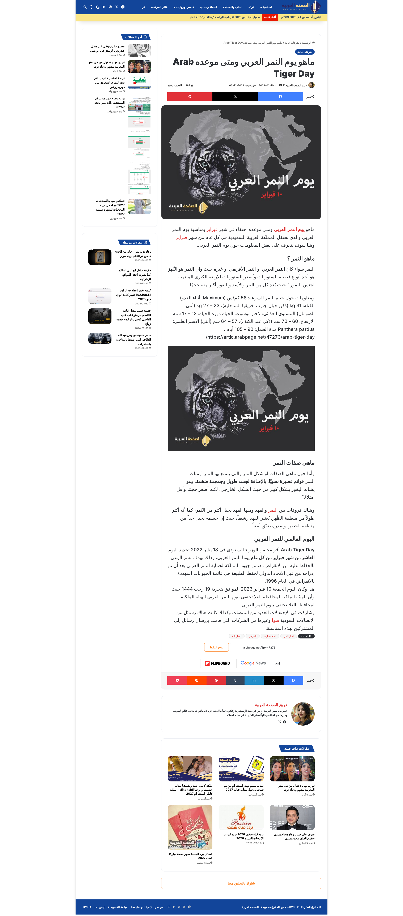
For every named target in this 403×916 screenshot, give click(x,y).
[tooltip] (297, 489)
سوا (275, 620)
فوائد (251, 7)
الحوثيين (252, 636)
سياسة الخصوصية (118, 907)
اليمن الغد (99, 907)
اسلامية (267, 7)
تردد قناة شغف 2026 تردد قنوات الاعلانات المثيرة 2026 (244, 836)
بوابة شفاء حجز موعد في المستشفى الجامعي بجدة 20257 (109, 102)
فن (143, 7)
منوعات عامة (292, 42)
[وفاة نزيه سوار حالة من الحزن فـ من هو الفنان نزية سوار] (99, 257)
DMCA (87, 907)
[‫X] (279, 722)
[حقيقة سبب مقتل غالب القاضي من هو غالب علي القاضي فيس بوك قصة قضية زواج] (99, 316)
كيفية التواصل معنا (141, 907)
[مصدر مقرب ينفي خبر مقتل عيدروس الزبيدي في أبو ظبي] (139, 50)
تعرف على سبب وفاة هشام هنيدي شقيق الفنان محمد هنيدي (294, 836)
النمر (273, 510)
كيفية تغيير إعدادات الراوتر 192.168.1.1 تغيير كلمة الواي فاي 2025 (133, 294)
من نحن (158, 907)
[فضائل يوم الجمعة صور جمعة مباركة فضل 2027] (190, 827)
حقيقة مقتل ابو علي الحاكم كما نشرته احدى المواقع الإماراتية (135, 274)
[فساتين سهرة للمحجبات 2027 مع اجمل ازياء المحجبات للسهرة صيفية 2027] (139, 206)
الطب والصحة (233, 7)
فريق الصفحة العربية (296, 85)
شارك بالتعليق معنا (241, 883)
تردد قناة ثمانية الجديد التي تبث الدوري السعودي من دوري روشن (109, 82)
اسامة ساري (270, 636)
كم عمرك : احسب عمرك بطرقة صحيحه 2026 (233, 17)
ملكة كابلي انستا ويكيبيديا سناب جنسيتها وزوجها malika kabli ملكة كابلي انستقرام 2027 (191, 789)
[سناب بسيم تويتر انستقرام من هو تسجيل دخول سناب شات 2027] (241, 768)
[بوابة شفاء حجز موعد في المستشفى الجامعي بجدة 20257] (139, 146)
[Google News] (253, 663)
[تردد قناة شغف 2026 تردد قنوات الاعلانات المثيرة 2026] (241, 817)
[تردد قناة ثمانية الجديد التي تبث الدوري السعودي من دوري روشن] (139, 82)
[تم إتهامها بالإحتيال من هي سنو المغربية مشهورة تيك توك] (292, 768)
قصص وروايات (185, 7)
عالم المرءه (160, 7)
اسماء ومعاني (208, 7)
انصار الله (236, 636)
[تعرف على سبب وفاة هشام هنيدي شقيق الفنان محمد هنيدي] (292, 817)
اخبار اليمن (289, 636)
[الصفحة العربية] (301, 7)
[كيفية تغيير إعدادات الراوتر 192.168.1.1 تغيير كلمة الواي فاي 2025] (99, 296)
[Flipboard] (217, 663)
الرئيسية (307, 42)
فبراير (212, 229)
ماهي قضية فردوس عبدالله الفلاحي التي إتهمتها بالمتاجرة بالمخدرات (133, 339)
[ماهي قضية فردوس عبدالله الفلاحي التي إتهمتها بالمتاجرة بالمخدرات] (99, 338)
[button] (297, 489)
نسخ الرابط (216, 647)
